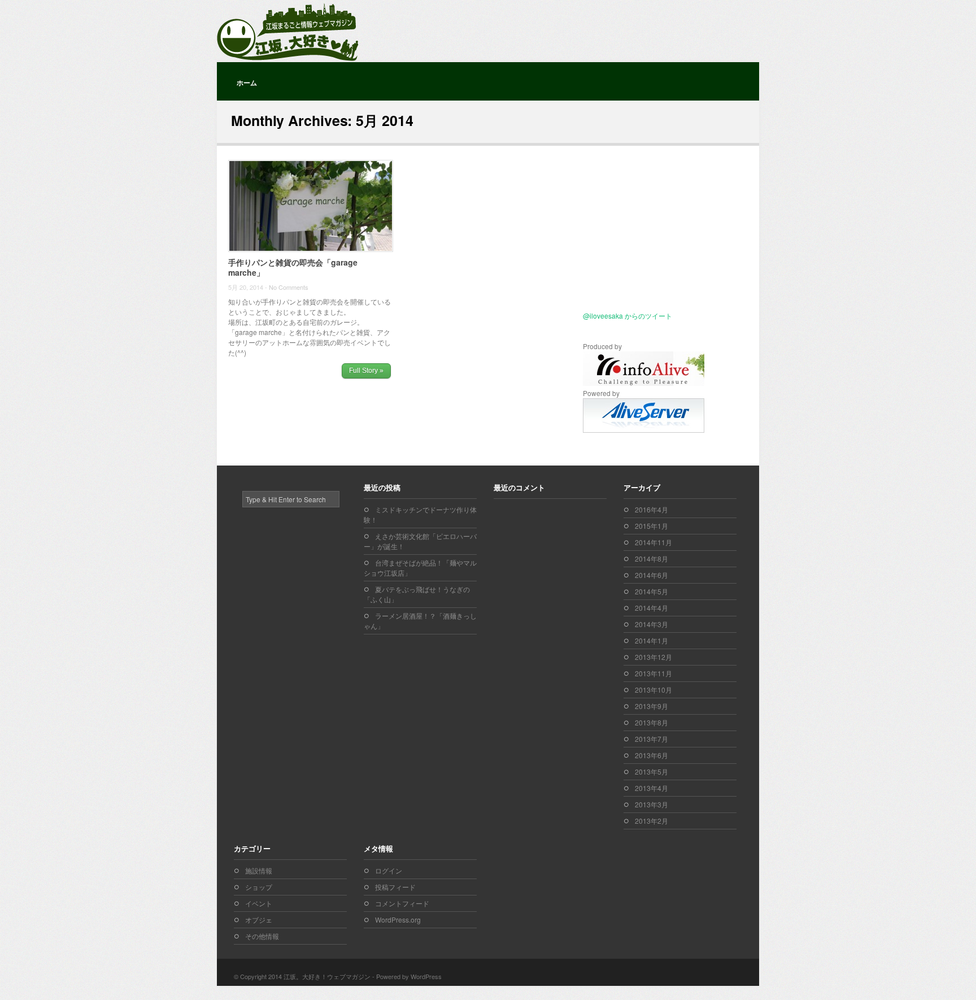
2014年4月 (651, 607)
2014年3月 (651, 624)
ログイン (388, 870)
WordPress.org (398, 919)
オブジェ (258, 919)
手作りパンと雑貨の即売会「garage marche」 (293, 267)
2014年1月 (651, 640)
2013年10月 (653, 689)
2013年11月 (653, 673)
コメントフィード (402, 903)
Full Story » (366, 371)
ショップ (258, 887)
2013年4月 (651, 788)
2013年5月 (651, 771)
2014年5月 (651, 591)
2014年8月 (651, 558)
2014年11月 (653, 542)
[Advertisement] (653, 237)
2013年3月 (651, 804)
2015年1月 (651, 526)
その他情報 (262, 936)
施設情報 (258, 870)
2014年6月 (651, 575)
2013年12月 (653, 657)
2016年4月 (651, 509)
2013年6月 (651, 755)
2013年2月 (651, 820)
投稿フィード (395, 887)
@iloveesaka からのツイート (627, 315)
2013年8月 (651, 722)
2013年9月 (651, 706)
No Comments (288, 287)
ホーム (247, 82)
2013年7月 (651, 739)
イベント (258, 903)
